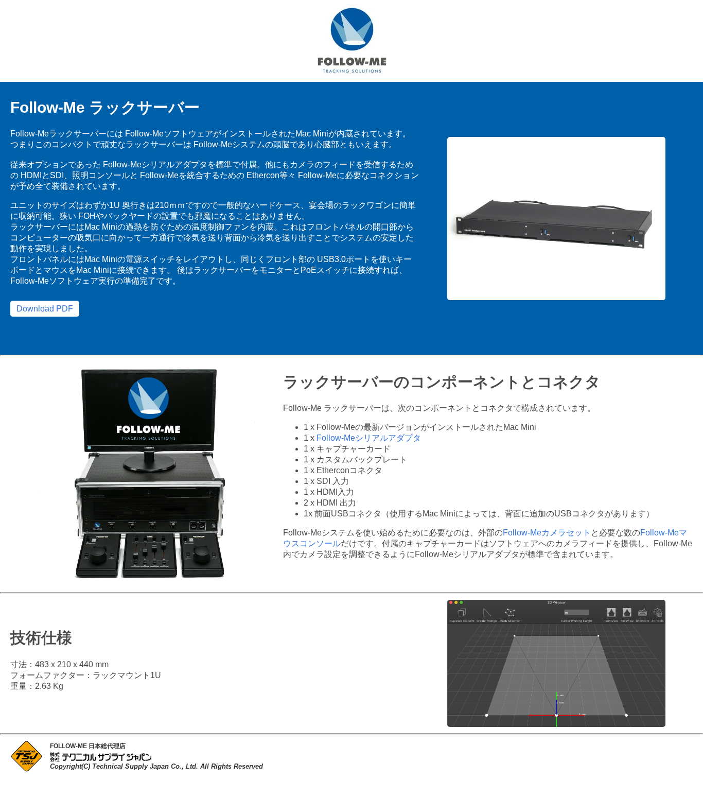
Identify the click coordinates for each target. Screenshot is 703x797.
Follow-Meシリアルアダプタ (369, 438)
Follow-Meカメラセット (547, 532)
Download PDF (44, 308)
